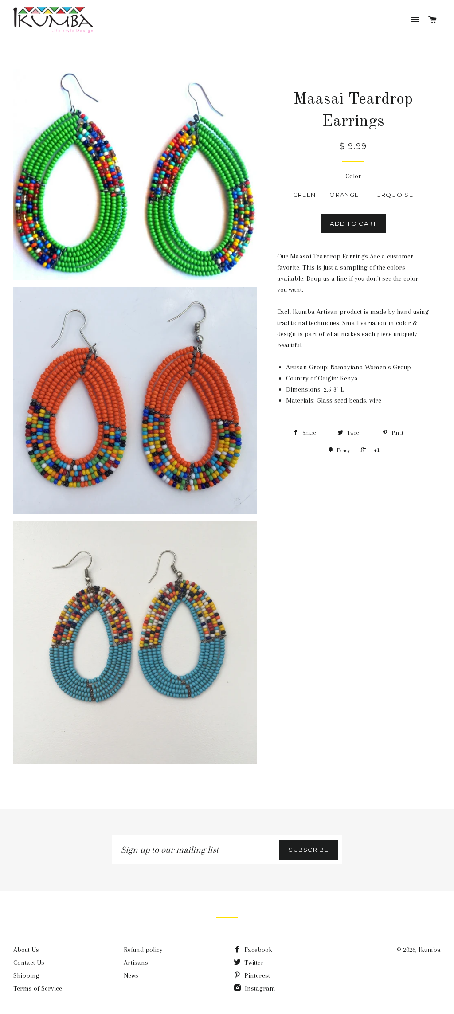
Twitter (253, 963)
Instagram (259, 988)
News (131, 975)
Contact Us (28, 963)
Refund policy (143, 950)
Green (304, 194)
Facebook (257, 950)
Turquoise (392, 194)
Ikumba (430, 950)
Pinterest (256, 975)
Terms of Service (37, 988)
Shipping (26, 975)
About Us (26, 950)
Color (353, 176)
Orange (344, 194)
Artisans (136, 963)
